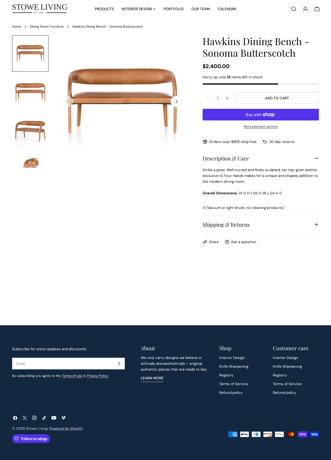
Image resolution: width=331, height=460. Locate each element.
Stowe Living (36, 428)
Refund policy (231, 392)
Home (16, 26)
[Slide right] (176, 101)
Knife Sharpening (233, 366)
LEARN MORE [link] (152, 378)
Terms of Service (233, 383)
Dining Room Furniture (47, 26)
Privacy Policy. (98, 376)
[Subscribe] (119, 363)
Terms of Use (72, 376)
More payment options (261, 126)
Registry (226, 375)
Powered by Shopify (66, 428)
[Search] (294, 9)
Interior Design (232, 357)
